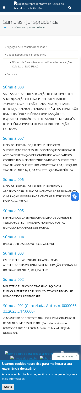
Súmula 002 (13, 279)
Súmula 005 (13, 210)
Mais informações (13, 379)
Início (7, 27)
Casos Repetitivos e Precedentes (26, 54)
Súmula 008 (13, 87)
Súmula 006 (13, 179)
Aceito (8, 386)
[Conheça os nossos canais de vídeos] (24, 358)
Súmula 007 (13, 138)
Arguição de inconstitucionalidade (27, 47)
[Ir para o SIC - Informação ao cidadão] (32, 353)
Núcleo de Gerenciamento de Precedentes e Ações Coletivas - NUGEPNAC (42, 64)
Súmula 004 (13, 236)
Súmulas (12, 74)
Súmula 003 (13, 253)
